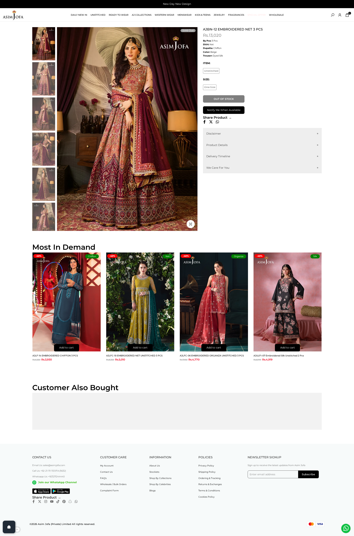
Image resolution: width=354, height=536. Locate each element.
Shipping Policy (207, 471)
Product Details (217, 145)
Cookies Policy (206, 496)
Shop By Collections (160, 478)
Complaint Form (109, 490)
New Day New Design (177, 4)
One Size (210, 87)
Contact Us (106, 471)
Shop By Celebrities (160, 484)
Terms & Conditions (209, 490)
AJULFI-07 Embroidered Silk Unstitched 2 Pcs (279, 355)
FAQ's (103, 478)
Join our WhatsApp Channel (57, 482)
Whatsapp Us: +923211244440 (48, 476)
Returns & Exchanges (210, 484)
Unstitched (211, 71)
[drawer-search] (333, 15)
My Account (107, 465)
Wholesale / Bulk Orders (113, 484)
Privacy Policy (206, 465)
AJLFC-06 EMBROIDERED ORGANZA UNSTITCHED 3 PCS (212, 355)
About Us (154, 465)
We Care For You (217, 167)
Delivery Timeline (218, 156)
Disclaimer (213, 133)
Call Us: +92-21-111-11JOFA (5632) (49, 470)
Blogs (152, 490)
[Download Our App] (41, 491)
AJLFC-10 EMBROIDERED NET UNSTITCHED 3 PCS (134, 355)
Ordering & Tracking (209, 478)
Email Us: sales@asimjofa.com (48, 465)
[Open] (9, 527)
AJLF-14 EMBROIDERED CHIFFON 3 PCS (55, 355)
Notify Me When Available (223, 110)
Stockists (154, 471)
